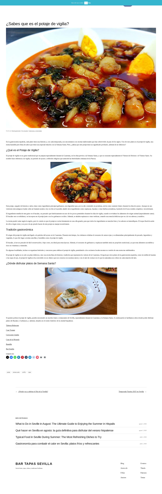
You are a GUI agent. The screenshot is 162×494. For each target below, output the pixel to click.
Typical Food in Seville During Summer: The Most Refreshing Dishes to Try (59, 437)
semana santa (16, 372)
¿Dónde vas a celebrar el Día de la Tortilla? (33, 392)
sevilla (24, 372)
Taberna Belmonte (12, 325)
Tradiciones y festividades (35, 131)
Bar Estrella (10, 349)
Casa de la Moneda (12, 340)
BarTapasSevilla (16, 131)
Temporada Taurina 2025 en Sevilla (131, 392)
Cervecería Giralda (12, 335)
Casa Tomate (10, 330)
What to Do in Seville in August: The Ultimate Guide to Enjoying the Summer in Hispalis (65, 423)
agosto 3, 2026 (142, 424)
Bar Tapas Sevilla (34, 464)
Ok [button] (86, 2)
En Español (25, 131)
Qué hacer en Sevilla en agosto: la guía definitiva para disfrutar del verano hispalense (64, 430)
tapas (29, 372)
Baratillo (9, 344)
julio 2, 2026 (143, 437)
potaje (8, 372)
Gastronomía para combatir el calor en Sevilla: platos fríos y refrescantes (57, 443)
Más (89, 3)
